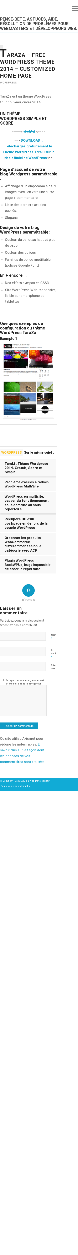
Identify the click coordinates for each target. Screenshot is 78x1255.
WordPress (8, 82)
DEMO (29, 131)
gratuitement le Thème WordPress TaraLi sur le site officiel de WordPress (28, 152)
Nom (53, 637)
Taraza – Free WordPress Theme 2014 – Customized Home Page (27, 64)
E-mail (53, 654)
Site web (53, 667)
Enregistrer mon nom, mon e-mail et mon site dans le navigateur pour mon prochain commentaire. (25, 684)
